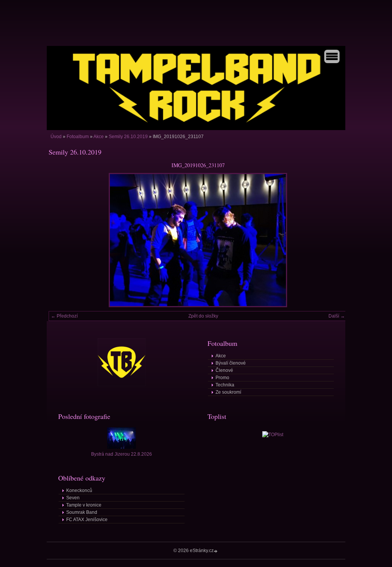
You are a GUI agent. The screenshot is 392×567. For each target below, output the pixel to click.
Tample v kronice (83, 505)
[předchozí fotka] (61, 240)
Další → (336, 316)
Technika (225, 385)
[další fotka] (334, 240)
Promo (222, 377)
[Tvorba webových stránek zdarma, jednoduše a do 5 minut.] (216, 551)
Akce (98, 136)
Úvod (56, 136)
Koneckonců (79, 490)
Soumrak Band (81, 512)
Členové (224, 370)
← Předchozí (64, 316)
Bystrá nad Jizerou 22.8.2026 (121, 454)
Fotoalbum (78, 136)
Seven (73, 497)
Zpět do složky (203, 316)
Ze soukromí (228, 392)
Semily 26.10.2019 (128, 136)
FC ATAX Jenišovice (87, 519)
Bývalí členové (231, 363)
